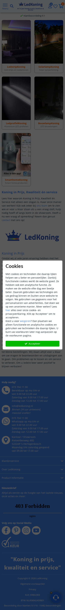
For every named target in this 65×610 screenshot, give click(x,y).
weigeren (25, 321)
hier (8, 310)
